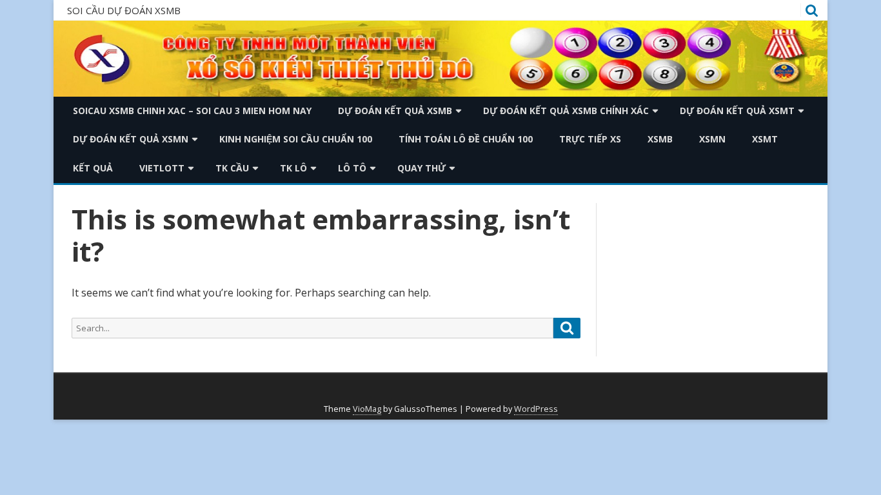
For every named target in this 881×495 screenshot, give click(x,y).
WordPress (536, 408)
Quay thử (421, 168)
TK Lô (293, 168)
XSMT (765, 139)
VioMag (367, 408)
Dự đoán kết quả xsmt (737, 110)
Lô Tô (352, 168)
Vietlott (161, 168)
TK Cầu (232, 168)
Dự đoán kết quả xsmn (130, 139)
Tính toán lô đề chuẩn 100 (466, 139)
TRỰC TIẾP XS (590, 139)
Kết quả (93, 168)
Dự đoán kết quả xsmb (395, 110)
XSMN (712, 139)
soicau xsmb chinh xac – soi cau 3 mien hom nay (192, 110)
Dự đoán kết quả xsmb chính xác (566, 110)
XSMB (660, 139)
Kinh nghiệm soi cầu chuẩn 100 (295, 139)
